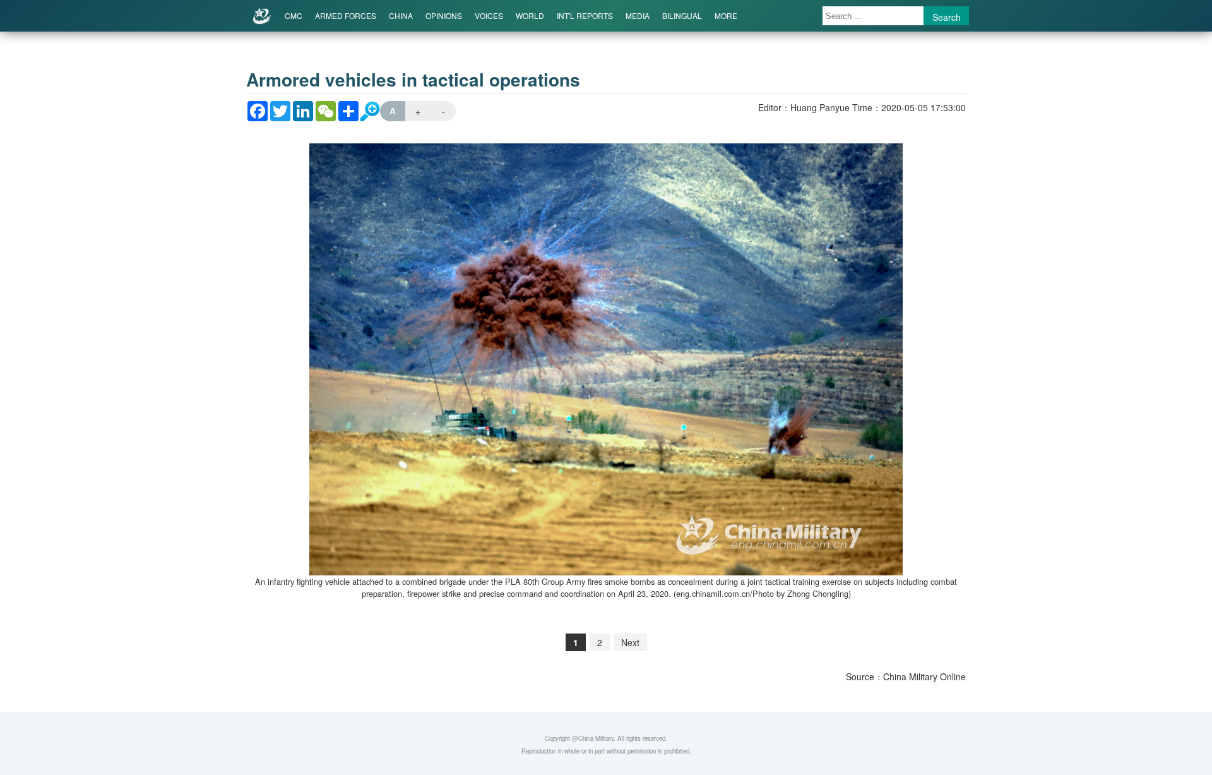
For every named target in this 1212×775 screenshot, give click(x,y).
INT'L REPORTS (585, 15)
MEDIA (638, 15)
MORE (726, 15)
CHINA (401, 15)
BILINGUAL (682, 15)
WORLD (530, 15)
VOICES (489, 15)
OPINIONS (443, 15)
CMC (293, 15)
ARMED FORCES (345, 15)
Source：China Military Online (906, 676)
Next (630, 642)
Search (946, 17)
